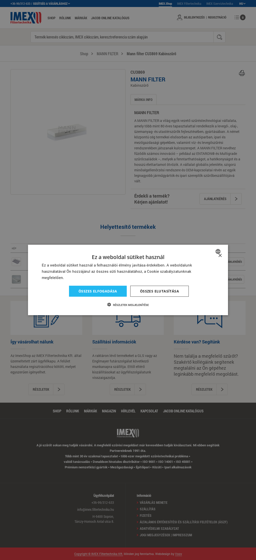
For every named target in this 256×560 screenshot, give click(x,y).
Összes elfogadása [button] (97, 290)
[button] (128, 305)
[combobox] (219, 251)
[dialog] (128, 280)
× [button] (220, 256)
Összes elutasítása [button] (159, 290)
